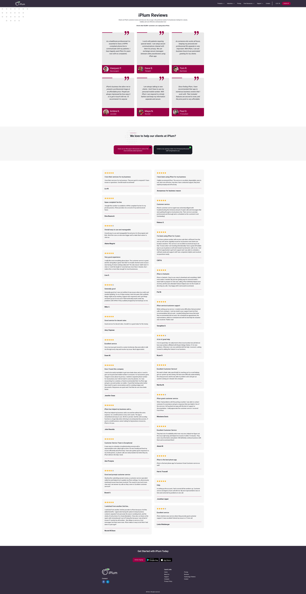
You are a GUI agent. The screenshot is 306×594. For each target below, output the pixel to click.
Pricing (239, 3)
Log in (278, 3)
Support (166, 576)
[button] (221, 3)
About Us (166, 574)
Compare (166, 579)
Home (166, 572)
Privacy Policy (168, 581)
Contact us (160, 149)
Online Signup (139, 560)
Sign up (286, 3)
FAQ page (128, 149)
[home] (20, 3)
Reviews (186, 574)
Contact (268, 3)
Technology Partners (190, 576)
